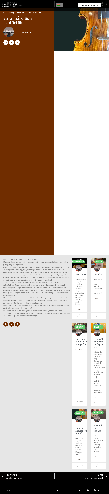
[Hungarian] (59, 5)
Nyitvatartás (81, 274)
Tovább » (78, 309)
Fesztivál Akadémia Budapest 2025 (99, 342)
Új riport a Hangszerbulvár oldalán (84, 429)
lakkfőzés (99, 274)
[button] (5, 42)
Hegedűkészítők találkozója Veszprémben (83, 341)
